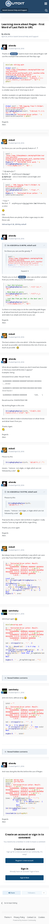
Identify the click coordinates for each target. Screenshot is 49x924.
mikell (29, 245)
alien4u (7, 34)
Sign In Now (24, 878)
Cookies (41, 917)
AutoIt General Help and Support (25, 36)
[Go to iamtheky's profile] (4, 612)
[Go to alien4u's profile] (4, 47)
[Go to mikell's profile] (4, 141)
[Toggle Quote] (6, 245)
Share (12, 893)
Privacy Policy (19, 917)
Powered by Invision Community (24, 920)
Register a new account (24, 860)
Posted (16, 48)
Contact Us (31, 917)
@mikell (14, 54)
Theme (7, 917)
